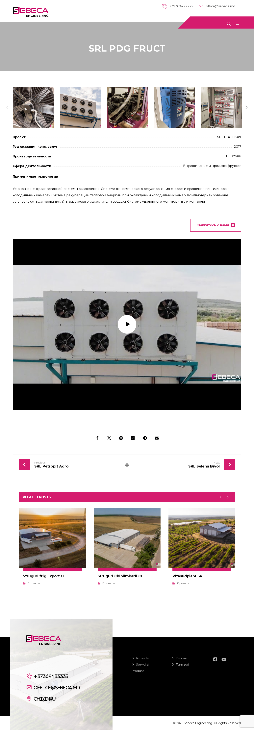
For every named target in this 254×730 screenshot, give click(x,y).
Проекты (34, 583)
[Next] (246, 107)
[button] (237, 23)
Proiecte (142, 658)
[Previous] (8, 107)
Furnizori (182, 664)
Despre (181, 658)
